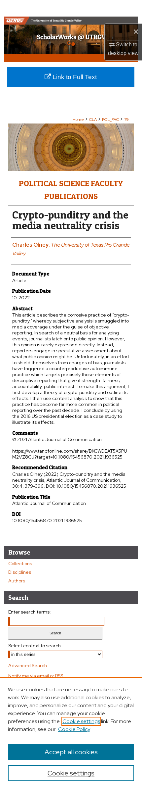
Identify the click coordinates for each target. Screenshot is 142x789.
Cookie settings (81, 721)
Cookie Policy (74, 729)
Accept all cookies (71, 752)
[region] (71, 733)
